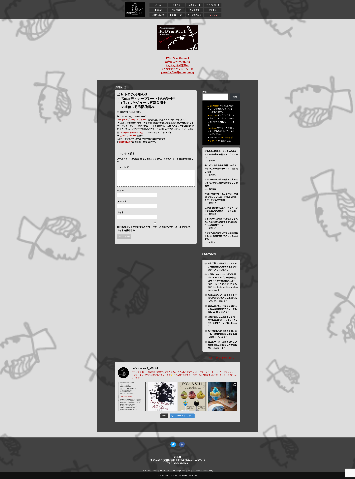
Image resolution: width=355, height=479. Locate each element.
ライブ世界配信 (194, 15)
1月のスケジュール (128, 135)
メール (122, 201)
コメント (123, 167)
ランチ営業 (194, 10)
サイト (120, 212)
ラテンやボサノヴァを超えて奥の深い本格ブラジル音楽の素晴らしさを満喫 (221, 182)
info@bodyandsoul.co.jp (132, 132)
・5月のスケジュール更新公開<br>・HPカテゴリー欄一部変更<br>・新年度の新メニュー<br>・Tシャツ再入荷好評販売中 (222, 280)
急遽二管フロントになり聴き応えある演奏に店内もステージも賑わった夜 (222, 309)
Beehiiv (231, 323)
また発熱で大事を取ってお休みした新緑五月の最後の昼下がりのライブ (222, 266)
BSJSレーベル (176, 15)
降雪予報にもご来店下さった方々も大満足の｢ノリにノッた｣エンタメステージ (222, 319)
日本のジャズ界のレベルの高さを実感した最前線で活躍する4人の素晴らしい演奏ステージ (221, 221)
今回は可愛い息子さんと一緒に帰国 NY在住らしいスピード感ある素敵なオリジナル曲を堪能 (221, 196)
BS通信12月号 (125, 142)
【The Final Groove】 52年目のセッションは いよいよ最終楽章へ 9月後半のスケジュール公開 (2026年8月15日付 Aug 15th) (177, 65)
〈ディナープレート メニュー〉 (132, 120)
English (213, 15)
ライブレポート (213, 5)
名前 (120, 190)
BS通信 (158, 10)
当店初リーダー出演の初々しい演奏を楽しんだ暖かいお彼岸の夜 (222, 345)
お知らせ (176, 5)
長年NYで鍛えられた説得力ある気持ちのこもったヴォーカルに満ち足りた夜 (221, 168)
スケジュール (194, 5)
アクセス (213, 10)
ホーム (158, 5)
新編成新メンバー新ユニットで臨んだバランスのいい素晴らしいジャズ (222, 298)
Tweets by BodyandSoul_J (221, 357)
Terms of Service (202, 471)
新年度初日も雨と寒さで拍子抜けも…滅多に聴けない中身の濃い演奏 (222, 334)
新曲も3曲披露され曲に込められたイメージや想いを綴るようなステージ (221, 154)
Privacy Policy (187, 471)
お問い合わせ (158, 15)
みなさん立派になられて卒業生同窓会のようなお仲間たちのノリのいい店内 (221, 236)
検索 (204, 91)
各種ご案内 (176, 10)
